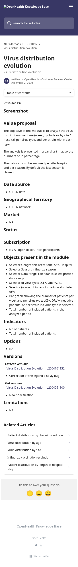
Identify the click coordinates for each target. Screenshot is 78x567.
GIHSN (33, 44)
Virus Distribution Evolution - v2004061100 (35, 388)
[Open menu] (71, 6)
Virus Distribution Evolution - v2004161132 (35, 368)
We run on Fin (41, 556)
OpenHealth (39, 538)
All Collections (12, 44)
